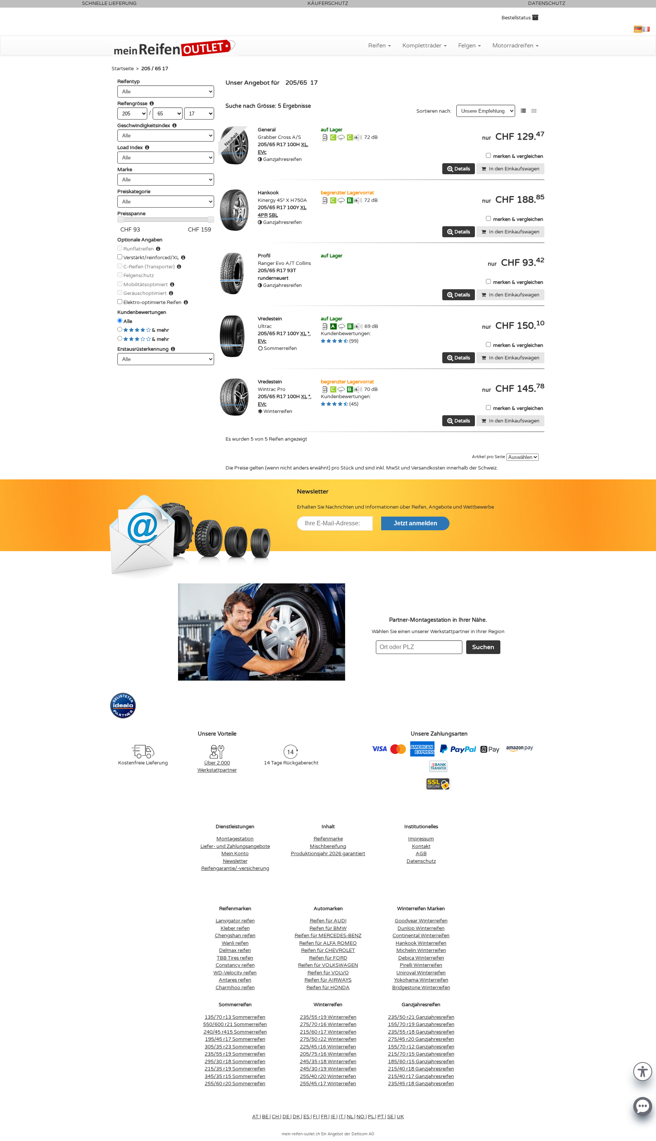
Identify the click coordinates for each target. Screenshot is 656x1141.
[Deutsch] (638, 29)
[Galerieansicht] (534, 111)
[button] (642, 1071)
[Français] (646, 29)
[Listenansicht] (523, 111)
